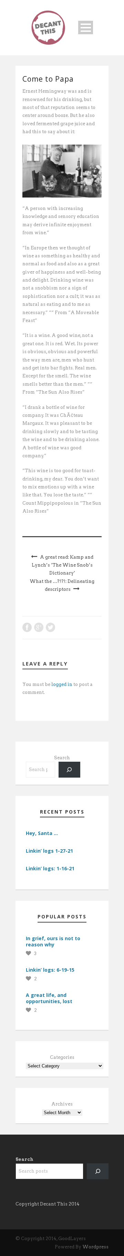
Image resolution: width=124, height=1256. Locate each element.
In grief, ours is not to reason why (53, 941)
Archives (62, 1104)
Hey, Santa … (42, 833)
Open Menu (85, 27)
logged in (61, 684)
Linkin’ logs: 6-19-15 (50, 969)
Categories (62, 1057)
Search (62, 757)
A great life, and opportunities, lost (49, 998)
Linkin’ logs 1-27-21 (49, 850)
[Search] (69, 769)
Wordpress (95, 1246)
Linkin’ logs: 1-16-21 (50, 868)
